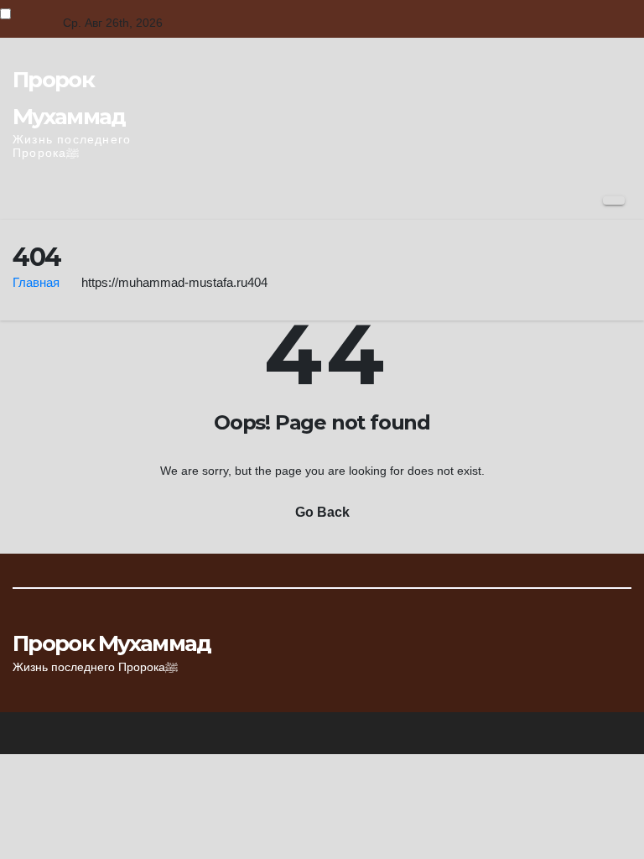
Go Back (322, 512)
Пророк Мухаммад (112, 643)
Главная (36, 282)
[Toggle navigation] (614, 200)
